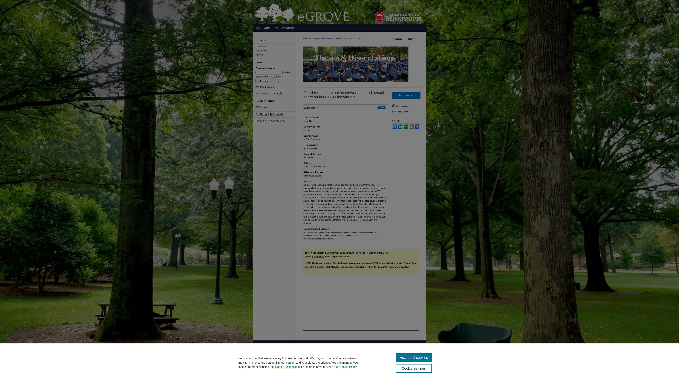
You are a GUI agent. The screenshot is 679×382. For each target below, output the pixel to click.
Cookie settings (285, 366)
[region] (339, 362)
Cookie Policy (348, 366)
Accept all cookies (414, 358)
